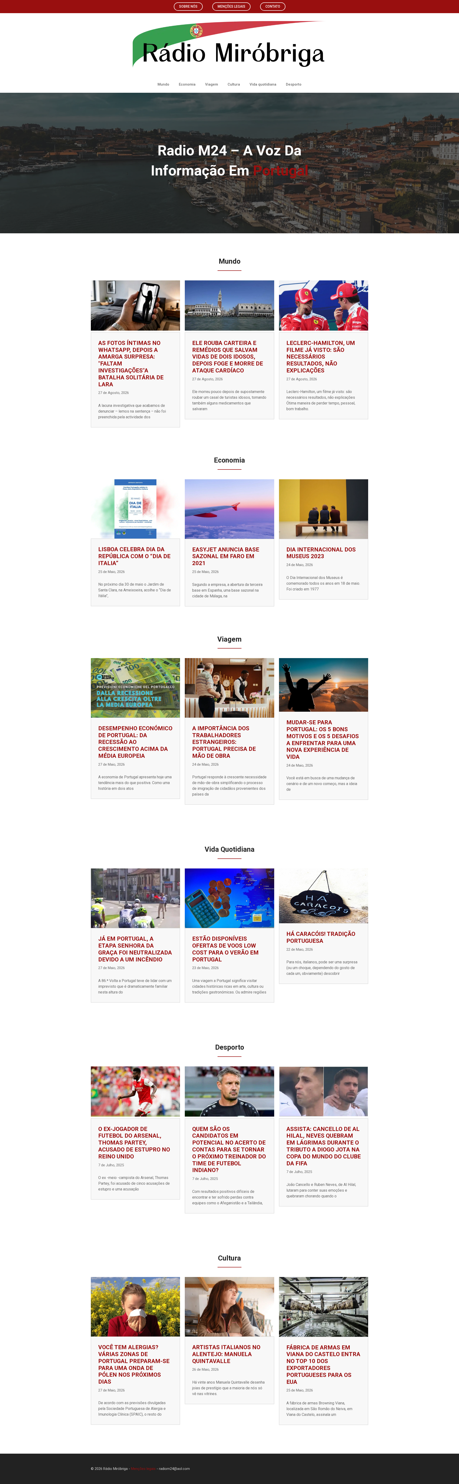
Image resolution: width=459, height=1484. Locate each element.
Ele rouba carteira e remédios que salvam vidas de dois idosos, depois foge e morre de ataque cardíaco (227, 357)
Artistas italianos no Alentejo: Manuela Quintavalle (226, 1354)
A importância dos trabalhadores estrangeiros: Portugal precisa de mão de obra (224, 742)
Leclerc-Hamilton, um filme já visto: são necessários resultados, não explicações (320, 357)
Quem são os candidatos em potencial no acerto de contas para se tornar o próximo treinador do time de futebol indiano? (229, 1150)
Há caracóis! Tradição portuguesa (320, 937)
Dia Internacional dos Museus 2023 (321, 553)
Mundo (163, 84)
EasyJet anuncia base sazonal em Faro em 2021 (225, 556)
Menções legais (231, 6)
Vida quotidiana (263, 84)
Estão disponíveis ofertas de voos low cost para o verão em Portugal (225, 949)
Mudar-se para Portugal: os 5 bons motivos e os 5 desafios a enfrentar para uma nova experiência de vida (322, 739)
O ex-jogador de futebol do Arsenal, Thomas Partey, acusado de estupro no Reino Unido (134, 1143)
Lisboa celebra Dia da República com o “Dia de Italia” (134, 556)
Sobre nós (188, 6)
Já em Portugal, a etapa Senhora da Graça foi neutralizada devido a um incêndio (135, 949)
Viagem (211, 84)
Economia (187, 84)
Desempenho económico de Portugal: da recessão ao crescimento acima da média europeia (135, 742)
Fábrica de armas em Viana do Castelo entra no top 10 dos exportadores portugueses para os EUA (323, 1364)
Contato (272, 6)
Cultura (234, 84)
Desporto (293, 84)
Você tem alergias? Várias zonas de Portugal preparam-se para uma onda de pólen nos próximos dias (133, 1364)
